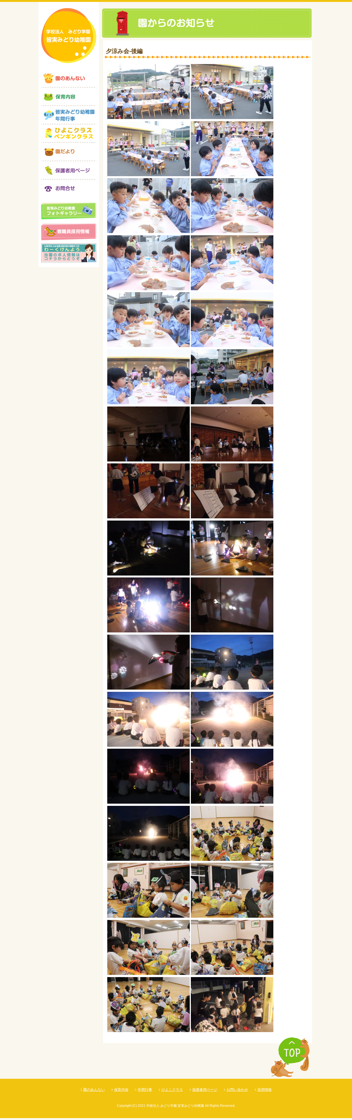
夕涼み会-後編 (124, 51)
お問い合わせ (237, 1090)
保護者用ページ (204, 1090)
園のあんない (94, 1090)
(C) (134, 1106)
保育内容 (121, 1090)
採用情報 (264, 1090)
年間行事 (145, 1090)
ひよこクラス (172, 1090)
